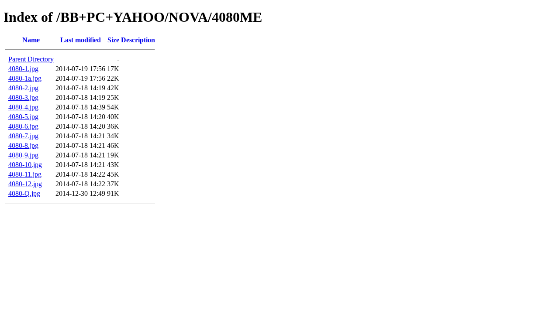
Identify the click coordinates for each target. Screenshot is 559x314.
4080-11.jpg (24, 174)
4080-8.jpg (23, 145)
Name (31, 40)
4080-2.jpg (23, 88)
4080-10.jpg (25, 164)
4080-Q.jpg (24, 193)
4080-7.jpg (23, 136)
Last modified (80, 40)
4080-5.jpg (23, 116)
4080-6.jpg (23, 126)
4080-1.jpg (23, 68)
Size (113, 40)
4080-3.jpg (23, 97)
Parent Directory (31, 59)
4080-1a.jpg (24, 78)
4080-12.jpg (25, 184)
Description (138, 40)
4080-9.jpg (23, 155)
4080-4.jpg (23, 107)
